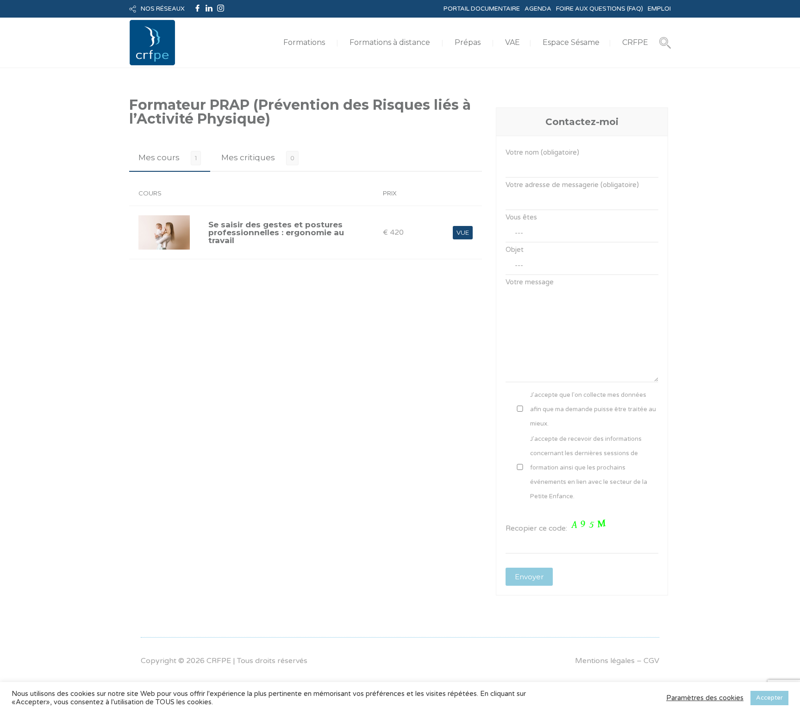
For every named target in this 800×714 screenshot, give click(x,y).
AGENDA (538, 9)
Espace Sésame (571, 42)
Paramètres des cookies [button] (705, 698)
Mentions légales (605, 660)
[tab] (169, 157)
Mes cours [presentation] (159, 157)
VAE (512, 42)
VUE (462, 232)
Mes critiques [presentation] (248, 157)
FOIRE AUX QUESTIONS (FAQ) (599, 9)
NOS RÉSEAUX (163, 9)
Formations (304, 42)
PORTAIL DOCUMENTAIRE (482, 9)
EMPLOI (659, 9)
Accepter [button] (769, 697)
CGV (651, 660)
